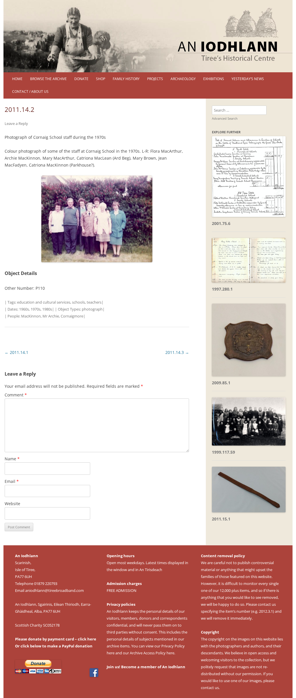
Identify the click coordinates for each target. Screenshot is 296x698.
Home (17, 78)
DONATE (81, 78)
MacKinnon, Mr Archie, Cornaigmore (52, 316)
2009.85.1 (221, 382)
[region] (148, 36)
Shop (100, 78)
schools (78, 302)
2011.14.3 (177, 352)
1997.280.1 (222, 289)
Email (12, 481)
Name (12, 458)
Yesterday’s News (248, 78)
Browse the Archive (48, 78)
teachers (94, 302)
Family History (126, 78)
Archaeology (183, 78)
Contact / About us (30, 91)
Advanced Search (225, 118)
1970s (35, 309)
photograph (92, 309)
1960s (24, 309)
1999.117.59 (223, 452)
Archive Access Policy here (152, 652)
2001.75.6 (221, 223)
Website (12, 503)
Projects (155, 78)
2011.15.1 (221, 519)
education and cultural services (43, 302)
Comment (16, 395)
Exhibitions (213, 78)
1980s (47, 309)
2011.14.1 (16, 352)
